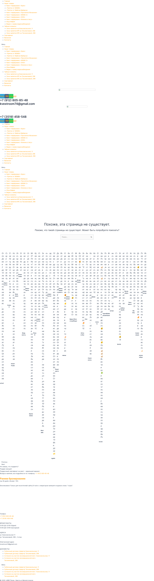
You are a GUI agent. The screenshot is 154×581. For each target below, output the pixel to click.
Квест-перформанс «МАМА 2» (17, 15)
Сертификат (8, 35)
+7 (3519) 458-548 (13, 116)
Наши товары (9, 3)
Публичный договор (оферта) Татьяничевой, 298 (21, 553)
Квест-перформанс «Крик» (15, 6)
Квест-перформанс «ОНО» (15, 17)
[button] (77, 44)
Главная (7, 1)
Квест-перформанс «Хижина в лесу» (19, 19)
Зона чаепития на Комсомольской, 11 (19, 28)
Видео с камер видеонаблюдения (18, 24)
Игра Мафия (10, 21)
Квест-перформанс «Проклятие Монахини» (21, 12)
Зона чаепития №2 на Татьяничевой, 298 (20, 33)
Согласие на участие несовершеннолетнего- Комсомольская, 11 (27, 556)
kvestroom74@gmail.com (17, 104)
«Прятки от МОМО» (13, 8)
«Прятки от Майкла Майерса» (17, 10)
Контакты (7, 40)
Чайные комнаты (10, 26)
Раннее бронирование (12, 478)
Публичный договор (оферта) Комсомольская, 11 (21, 551)
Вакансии (7, 38)
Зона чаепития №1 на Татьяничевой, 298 (20, 31)
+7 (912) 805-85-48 (14, 100)
